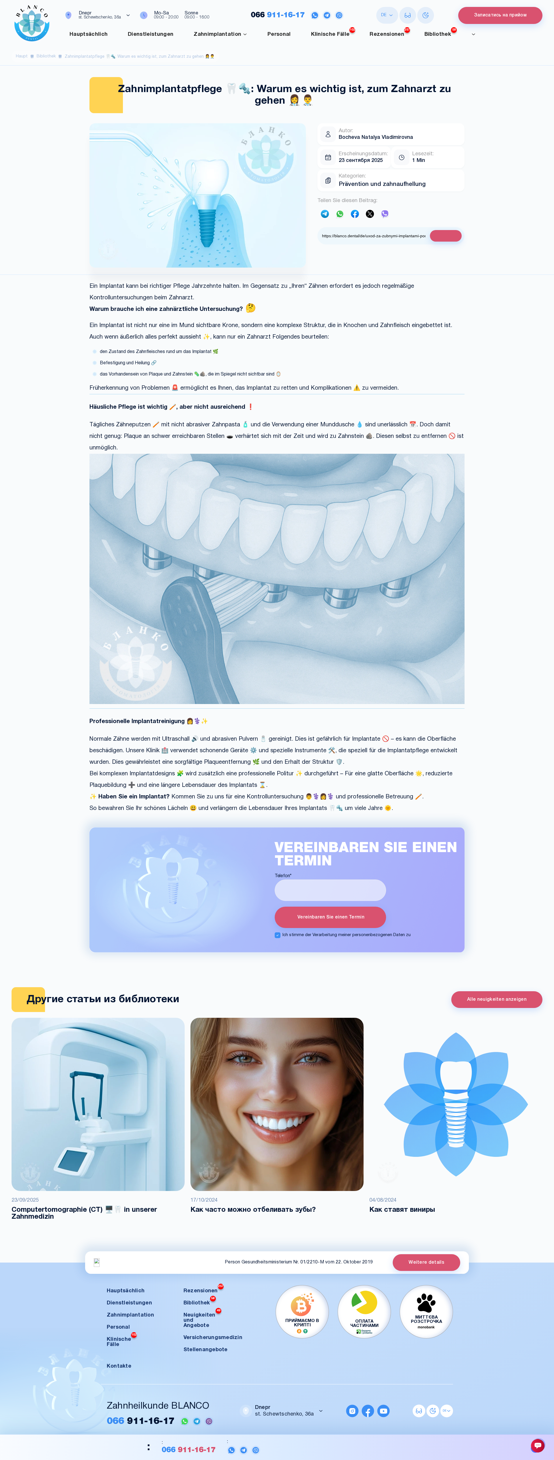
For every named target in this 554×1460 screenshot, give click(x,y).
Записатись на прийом (500, 15)
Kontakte (119, 1366)
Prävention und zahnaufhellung (382, 184)
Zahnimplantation (217, 34)
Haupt (22, 56)
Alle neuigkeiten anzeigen (497, 1000)
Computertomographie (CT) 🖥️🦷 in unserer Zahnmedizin (84, 1213)
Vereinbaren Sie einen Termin (330, 917)
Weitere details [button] (426, 1262)
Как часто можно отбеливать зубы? (253, 1210)
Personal (279, 34)
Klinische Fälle (333, 33)
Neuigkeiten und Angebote (202, 1318)
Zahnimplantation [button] (130, 1315)
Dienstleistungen (150, 34)
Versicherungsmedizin (213, 1337)
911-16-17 (277, 15)
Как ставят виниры (402, 1210)
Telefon (283, 876)
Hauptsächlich (89, 34)
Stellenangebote (206, 1349)
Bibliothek (440, 33)
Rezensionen (390, 33)
